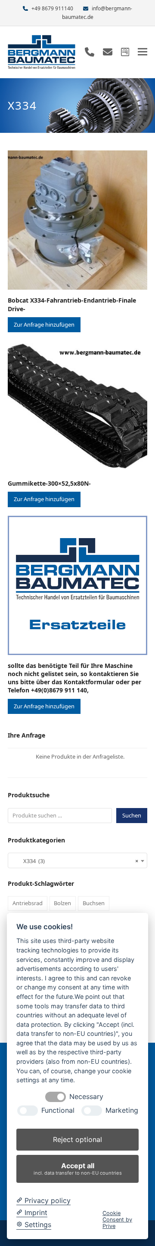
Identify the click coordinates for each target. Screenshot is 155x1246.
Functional (57, 1110)
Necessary (86, 1097)
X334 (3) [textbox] (75, 861)
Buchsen (94, 903)
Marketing (121, 1110)
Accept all (78, 1168)
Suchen (131, 815)
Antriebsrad (27, 903)
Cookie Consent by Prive (117, 1220)
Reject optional (77, 1139)
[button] (142, 51)
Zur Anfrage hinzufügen (44, 324)
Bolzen (62, 903)
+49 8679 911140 (52, 8)
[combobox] (77, 860)
